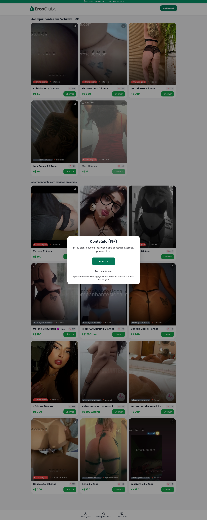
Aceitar (103, 261)
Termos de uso (103, 271)
